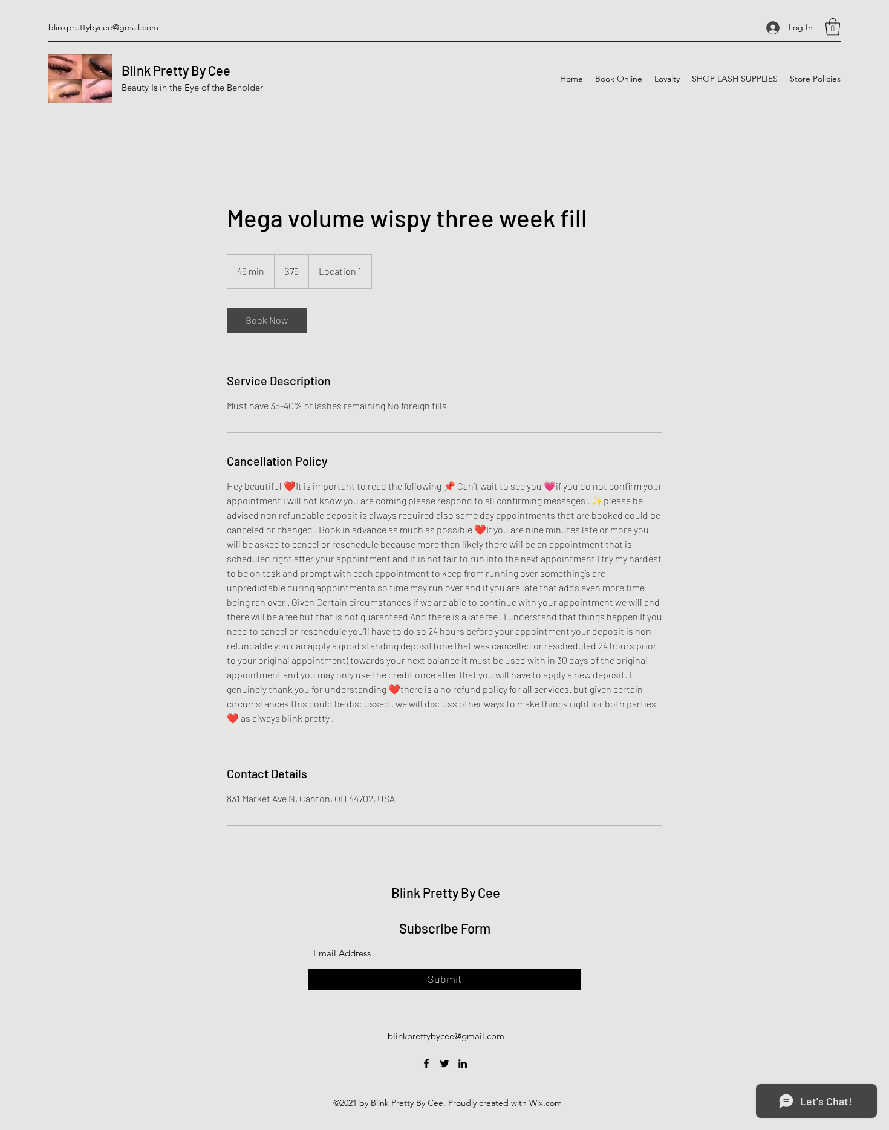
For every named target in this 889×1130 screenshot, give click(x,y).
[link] (267, 320)
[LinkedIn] (463, 1063)
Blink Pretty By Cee (176, 70)
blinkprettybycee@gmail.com (103, 27)
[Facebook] (426, 1063)
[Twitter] (444, 1063)
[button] (833, 27)
